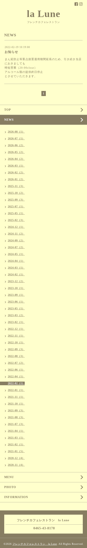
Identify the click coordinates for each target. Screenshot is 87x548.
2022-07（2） (16, 362)
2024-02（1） (16, 274)
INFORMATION (16, 497)
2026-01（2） (16, 179)
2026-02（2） (16, 172)
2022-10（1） (16, 342)
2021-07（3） (16, 424)
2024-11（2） (16, 233)
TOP (7, 109)
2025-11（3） (16, 186)
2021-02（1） (16, 444)
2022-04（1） (16, 376)
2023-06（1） (16, 301)
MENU (9, 477)
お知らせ (11, 52)
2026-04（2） (16, 158)
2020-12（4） (16, 458)
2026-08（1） (16, 131)
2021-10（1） (16, 403)
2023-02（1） (16, 322)
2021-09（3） (16, 410)
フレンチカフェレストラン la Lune (34, 543)
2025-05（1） (16, 213)
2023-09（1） (16, 294)
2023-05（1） (16, 308)
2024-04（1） (16, 260)
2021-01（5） (16, 451)
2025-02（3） (16, 220)
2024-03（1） (16, 267)
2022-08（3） (16, 356)
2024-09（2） (16, 240)
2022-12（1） (16, 328)
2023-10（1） (16, 288)
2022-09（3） (16, 349)
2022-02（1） (16, 383)
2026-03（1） (16, 165)
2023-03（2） (16, 315)
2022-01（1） (16, 390)
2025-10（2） (16, 192)
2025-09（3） (16, 199)
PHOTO (10, 487)
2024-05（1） (16, 254)
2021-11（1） (16, 396)
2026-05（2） (16, 152)
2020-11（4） (16, 464)
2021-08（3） (16, 417)
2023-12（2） (16, 281)
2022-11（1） (16, 335)
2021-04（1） (16, 430)
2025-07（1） (16, 206)
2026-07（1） (16, 138)
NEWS (9, 119)
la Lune (43, 13)
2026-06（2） (16, 145)
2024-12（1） (16, 226)
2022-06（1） (16, 369)
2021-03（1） (16, 437)
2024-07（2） (16, 247)
